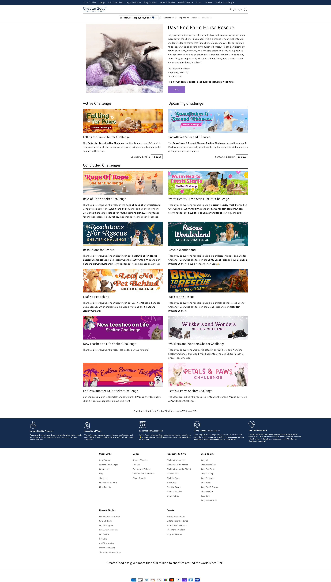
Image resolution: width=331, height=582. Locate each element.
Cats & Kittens (105, 520)
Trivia (199, 2)
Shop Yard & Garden (210, 487)
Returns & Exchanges (108, 464)
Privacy (136, 464)
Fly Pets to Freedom (176, 529)
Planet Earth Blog (107, 547)
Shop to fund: (135, 17)
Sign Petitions (134, 2)
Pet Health (104, 534)
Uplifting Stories (106, 543)
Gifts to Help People (176, 516)
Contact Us (104, 469)
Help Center (104, 460)
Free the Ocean (173, 487)
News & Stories (167, 2)
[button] (230, 9)
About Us (103, 478)
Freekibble (172, 482)
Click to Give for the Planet (179, 469)
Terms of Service (140, 460)
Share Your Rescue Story (110, 552)
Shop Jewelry (207, 491)
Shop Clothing (207, 473)
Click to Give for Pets (176, 460)
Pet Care (103, 538)
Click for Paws (173, 478)
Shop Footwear (207, 478)
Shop (102, 2)
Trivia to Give (173, 473)
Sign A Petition (173, 496)
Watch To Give (185, 2)
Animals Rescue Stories (109, 516)
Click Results (105, 487)
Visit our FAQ (190, 411)
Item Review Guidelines (143, 473)
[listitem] (123, 134)
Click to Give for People (177, 464)
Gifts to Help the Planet (177, 520)
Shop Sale (205, 496)
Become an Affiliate (108, 482)
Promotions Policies (142, 469)
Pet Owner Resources (108, 529)
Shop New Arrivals (209, 500)
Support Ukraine (174, 534)
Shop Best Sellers (208, 464)
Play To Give (150, 2)
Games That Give (174, 491)
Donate (208, 2)
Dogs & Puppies (106, 525)
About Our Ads (139, 478)
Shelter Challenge (224, 2)
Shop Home (206, 482)
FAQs (101, 473)
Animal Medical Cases (176, 525)
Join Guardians (115, 2)
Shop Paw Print (207, 469)
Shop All (204, 460)
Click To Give (89, 2)
